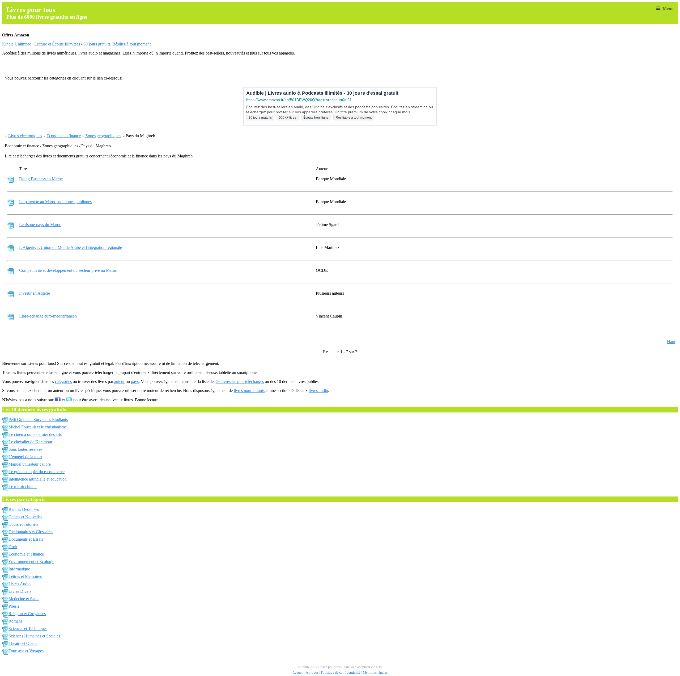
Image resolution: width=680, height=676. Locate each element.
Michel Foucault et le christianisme (37, 427)
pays (135, 381)
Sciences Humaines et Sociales (34, 636)
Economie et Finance (26, 554)
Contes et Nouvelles (25, 517)
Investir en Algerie (34, 293)
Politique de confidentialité (340, 672)
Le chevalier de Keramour (30, 442)
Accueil (298, 672)
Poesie (13, 606)
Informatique (19, 569)
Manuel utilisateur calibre (29, 464)
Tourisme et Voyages (26, 651)
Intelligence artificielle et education (37, 479)
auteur (119, 381)
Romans (15, 621)
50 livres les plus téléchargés (240, 381)
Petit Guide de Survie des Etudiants (38, 419)
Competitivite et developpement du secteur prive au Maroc (68, 270)
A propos (312, 672)
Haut (671, 341)
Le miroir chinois (22, 486)
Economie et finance (63, 135)
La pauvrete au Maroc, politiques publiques (55, 201)
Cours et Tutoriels (23, 524)
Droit (12, 546)
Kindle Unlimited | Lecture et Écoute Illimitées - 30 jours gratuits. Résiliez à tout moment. (77, 44)
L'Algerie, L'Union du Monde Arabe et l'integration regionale (70, 247)
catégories (63, 381)
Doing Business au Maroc (41, 179)
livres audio (318, 390)
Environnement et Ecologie (31, 561)
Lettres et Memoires (25, 576)
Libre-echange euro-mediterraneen (48, 316)
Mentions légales (375, 672)
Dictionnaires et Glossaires (30, 531)
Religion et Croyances (27, 613)
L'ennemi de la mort (25, 456)
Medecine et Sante (23, 598)
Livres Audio (19, 584)
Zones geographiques (103, 135)
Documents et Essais (25, 539)
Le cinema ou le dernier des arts (35, 434)
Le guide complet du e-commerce (36, 471)
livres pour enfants (249, 390)
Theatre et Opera (22, 643)
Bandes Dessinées (23, 509)
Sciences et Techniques (27, 628)
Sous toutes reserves (25, 449)
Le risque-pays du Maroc (40, 224)
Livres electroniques (25, 135)
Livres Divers (19, 591)
